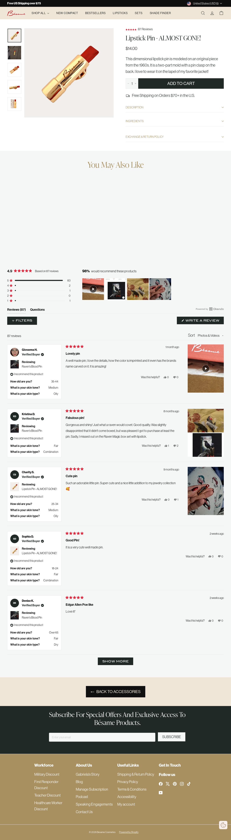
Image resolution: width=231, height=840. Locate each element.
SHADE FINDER (160, 13)
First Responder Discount (46, 785)
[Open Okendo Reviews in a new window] (210, 309)
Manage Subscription (92, 789)
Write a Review (204, 321)
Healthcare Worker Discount (48, 806)
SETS (138, 13)
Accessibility (126, 797)
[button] (175, 29)
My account (126, 804)
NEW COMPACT (67, 13)
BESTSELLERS (95, 13)
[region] (127, 289)
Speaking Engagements (94, 804)
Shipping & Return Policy (135, 774)
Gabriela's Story (87, 774)
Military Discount (46, 774)
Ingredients (135, 121)
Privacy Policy (127, 782)
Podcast (82, 797)
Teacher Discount (47, 795)
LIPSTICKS (120, 13)
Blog (79, 782)
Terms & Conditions (131, 789)
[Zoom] (69, 72)
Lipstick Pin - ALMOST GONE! (39, 489)
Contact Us (84, 812)
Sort (192, 335)
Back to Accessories (118, 691)
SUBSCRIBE (171, 737)
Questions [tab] (37, 310)
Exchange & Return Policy (145, 136)
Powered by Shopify (128, 832)
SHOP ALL (39, 13)
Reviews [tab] (16, 310)
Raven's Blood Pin (32, 366)
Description (134, 107)
